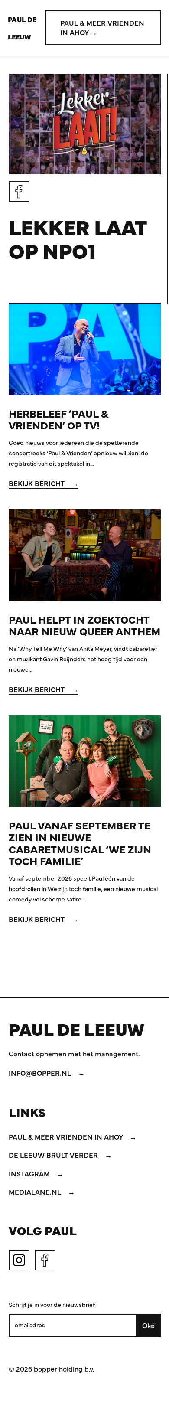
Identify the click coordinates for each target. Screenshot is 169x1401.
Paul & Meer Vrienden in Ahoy (66, 1136)
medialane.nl (36, 1191)
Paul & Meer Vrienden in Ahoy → (102, 27)
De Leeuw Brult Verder (54, 1154)
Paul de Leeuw (22, 27)
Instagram (30, 1173)
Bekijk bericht (37, 483)
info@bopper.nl (41, 1073)
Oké (148, 1325)
